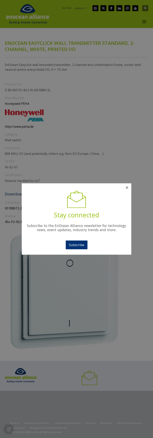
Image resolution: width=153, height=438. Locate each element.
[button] (9, 429)
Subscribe (76, 245)
